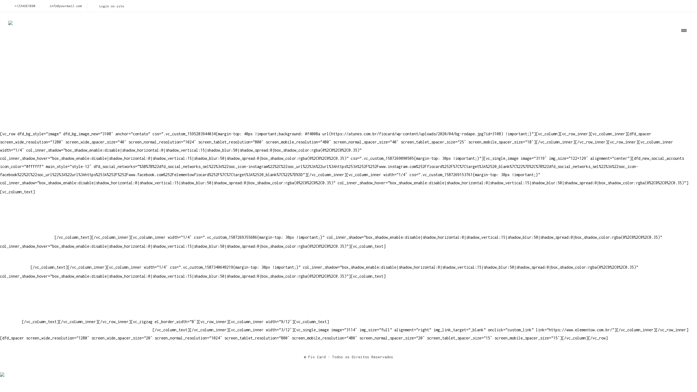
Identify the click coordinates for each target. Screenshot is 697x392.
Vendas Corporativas (20, 305)
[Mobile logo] (2, 371)
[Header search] (682, 55)
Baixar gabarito (16, 297)
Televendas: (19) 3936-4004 (28, 212)
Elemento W (11, 313)
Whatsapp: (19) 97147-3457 (27, 221)
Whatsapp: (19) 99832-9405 (27, 229)
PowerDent (10, 321)
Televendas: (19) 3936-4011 (28, 204)
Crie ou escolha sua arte (26, 289)
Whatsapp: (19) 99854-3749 (27, 237)
